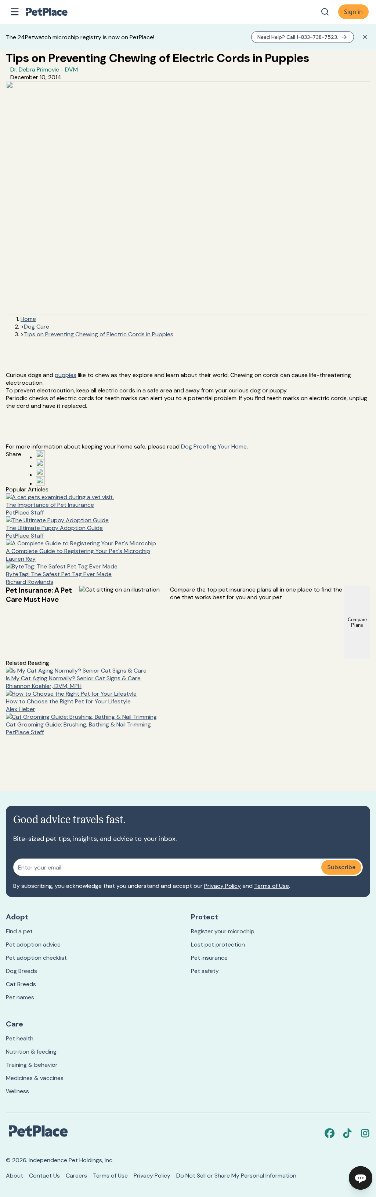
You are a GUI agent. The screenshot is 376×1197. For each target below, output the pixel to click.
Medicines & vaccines (35, 1078)
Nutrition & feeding (31, 1051)
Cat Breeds (21, 984)
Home (28, 319)
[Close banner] (365, 37)
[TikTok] (347, 1133)
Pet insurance (209, 958)
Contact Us (44, 1175)
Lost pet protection (218, 944)
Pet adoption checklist (36, 958)
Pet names (20, 997)
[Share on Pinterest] (40, 463)
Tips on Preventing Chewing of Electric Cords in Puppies (98, 334)
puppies (65, 375)
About (14, 1175)
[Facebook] (330, 1133)
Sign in (353, 12)
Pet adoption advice (33, 944)
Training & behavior (32, 1065)
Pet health (19, 1038)
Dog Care (36, 326)
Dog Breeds (21, 971)
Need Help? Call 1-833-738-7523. (297, 37)
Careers (76, 1175)
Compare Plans (357, 622)
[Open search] (325, 11)
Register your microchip (222, 931)
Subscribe (341, 867)
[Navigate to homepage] (54, 12)
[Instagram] (365, 1133)
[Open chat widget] (360, 1178)
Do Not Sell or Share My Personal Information (236, 1175)
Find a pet (19, 931)
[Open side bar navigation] (14, 11)
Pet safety (205, 971)
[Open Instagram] (40, 472)
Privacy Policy (222, 886)
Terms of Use (271, 886)
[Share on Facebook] (40, 454)
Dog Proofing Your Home (214, 446)
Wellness (17, 1091)
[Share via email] (40, 481)
